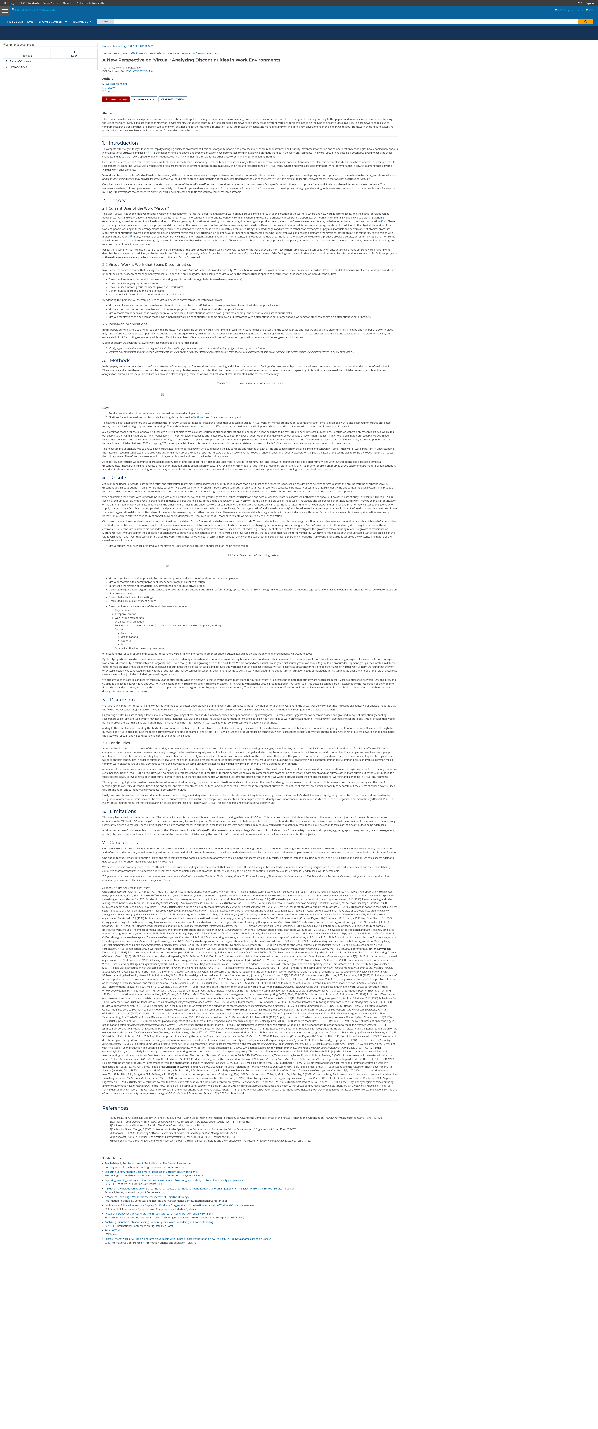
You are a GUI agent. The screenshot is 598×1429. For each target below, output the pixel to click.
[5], (382, 220)
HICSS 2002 (146, 46)
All (104, 21)
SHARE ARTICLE (145, 99)
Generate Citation (172, 99)
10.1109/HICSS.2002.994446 (137, 71)
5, (212, 417)
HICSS (133, 46)
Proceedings (119, 46)
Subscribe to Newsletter (91, 3)
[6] (130, 236)
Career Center (51, 3)
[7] (385, 220)
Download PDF (118, 99)
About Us (68, 3)
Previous (26, 56)
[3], (149, 152)
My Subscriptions (20, 21)
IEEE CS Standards (28, 3)
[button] (579, 3)
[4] (152, 152)
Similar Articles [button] (18, 67)
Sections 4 (199, 417)
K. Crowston (109, 87)
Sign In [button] (590, 3)
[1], (336, 224)
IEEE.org (9, 3)
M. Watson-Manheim (114, 83)
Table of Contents (20, 61)
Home (105, 46)
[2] (338, 224)
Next (74, 56)
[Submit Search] (585, 21)
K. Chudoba (109, 91)
